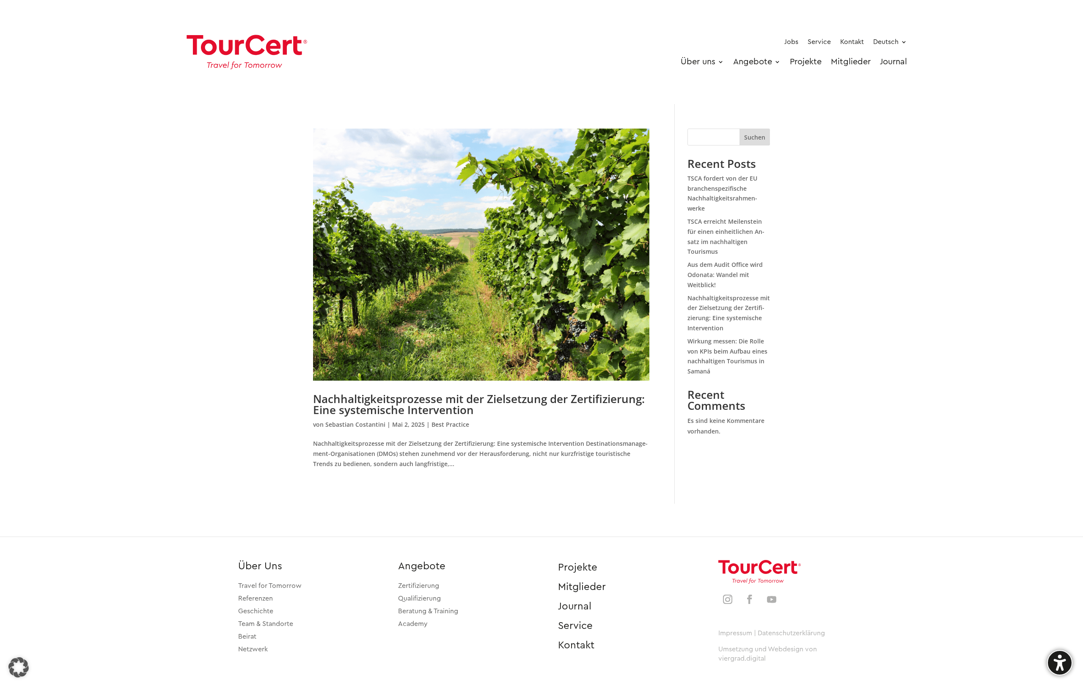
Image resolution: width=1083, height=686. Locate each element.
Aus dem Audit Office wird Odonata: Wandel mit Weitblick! (725, 275)
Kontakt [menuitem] (852, 41)
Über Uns (260, 566)
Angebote (421, 566)
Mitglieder (582, 587)
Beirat (247, 636)
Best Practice (450, 424)
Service (575, 626)
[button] (18, 667)
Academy (413, 623)
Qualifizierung (419, 598)
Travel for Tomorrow (270, 585)
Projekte (577, 568)
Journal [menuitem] (893, 62)
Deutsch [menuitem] (886, 41)
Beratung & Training (428, 611)
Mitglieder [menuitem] (851, 62)
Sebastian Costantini (355, 424)
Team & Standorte (265, 623)
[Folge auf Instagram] (727, 599)
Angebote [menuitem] (752, 62)
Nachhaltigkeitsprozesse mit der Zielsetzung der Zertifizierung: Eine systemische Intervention (479, 404)
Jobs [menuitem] (791, 41)
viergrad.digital (742, 658)
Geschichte (255, 611)
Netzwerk (253, 649)
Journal (574, 606)
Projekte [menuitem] (806, 62)
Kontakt (576, 645)
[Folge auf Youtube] (771, 599)
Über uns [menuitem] (698, 62)
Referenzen (255, 598)
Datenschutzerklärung (791, 633)
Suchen (754, 137)
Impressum (735, 633)
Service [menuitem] (819, 41)
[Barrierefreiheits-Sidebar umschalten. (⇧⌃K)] (1059, 662)
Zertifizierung (418, 585)
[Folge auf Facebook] (749, 599)
